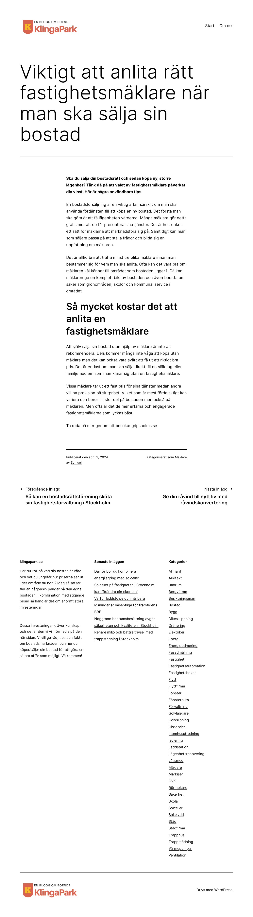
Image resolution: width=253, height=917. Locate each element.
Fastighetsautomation (187, 666)
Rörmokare (178, 788)
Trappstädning (181, 842)
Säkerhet (176, 794)
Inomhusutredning (184, 734)
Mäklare (181, 457)
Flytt (172, 679)
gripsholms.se (144, 425)
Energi (174, 639)
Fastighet (176, 659)
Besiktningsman (182, 598)
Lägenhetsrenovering (186, 754)
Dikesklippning (181, 619)
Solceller (176, 808)
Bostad (174, 605)
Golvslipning (179, 720)
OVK (172, 781)
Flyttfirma (177, 686)
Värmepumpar (180, 848)
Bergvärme (178, 592)
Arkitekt (175, 578)
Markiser (176, 774)
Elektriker (176, 632)
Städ (172, 821)
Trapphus (176, 835)
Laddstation (179, 747)
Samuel (76, 462)
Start (209, 25)
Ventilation (177, 855)
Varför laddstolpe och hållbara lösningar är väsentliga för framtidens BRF (125, 605)
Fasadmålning (180, 652)
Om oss (226, 25)
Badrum (175, 585)
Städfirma (177, 828)
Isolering (176, 740)
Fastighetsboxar (182, 673)
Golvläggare (179, 713)
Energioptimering (183, 646)
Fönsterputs (179, 700)
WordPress (223, 890)
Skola (173, 801)
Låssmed (176, 760)
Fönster (175, 693)
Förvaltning (178, 706)
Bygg (173, 612)
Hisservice (177, 727)
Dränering (177, 625)
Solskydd (176, 815)
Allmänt (175, 571)
